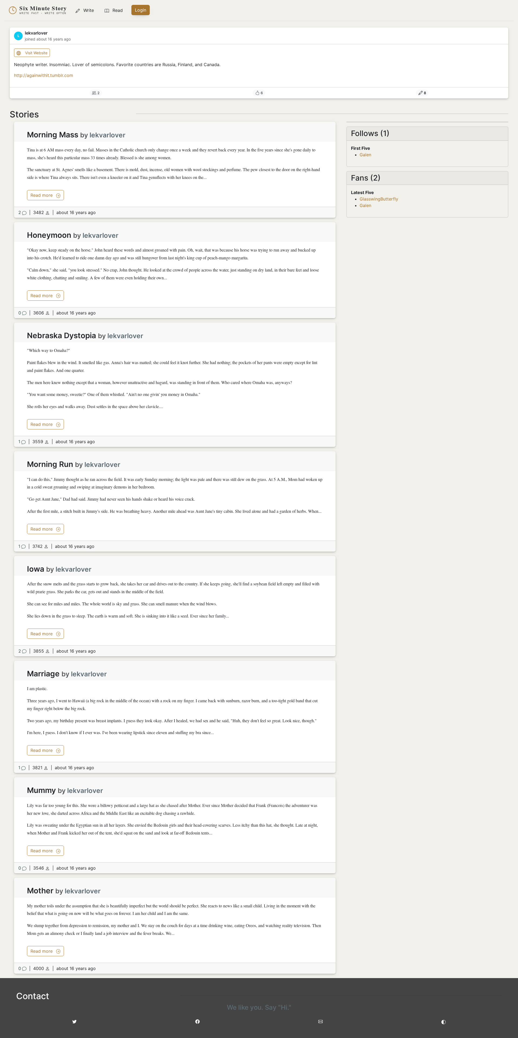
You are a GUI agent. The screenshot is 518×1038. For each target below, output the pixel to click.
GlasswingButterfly (379, 199)
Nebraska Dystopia (61, 335)
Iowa (35, 569)
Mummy (41, 790)
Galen (365, 154)
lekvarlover (107, 135)
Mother (40, 890)
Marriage (43, 673)
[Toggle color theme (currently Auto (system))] (443, 1021)
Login (140, 10)
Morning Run (50, 464)
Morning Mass (52, 134)
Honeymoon (49, 235)
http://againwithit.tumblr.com (43, 75)
